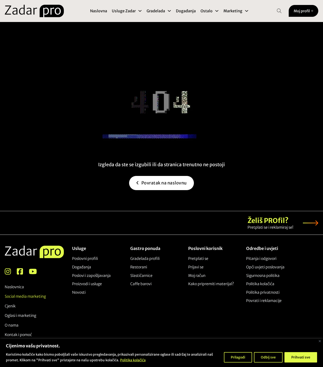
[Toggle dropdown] (140, 11)
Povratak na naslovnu (164, 183)
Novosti (79, 292)
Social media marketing (25, 296)
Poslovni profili (85, 258)
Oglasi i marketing (20, 315)
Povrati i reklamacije (264, 300)
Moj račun (196, 275)
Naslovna (98, 11)
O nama (11, 325)
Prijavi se (196, 267)
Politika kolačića (133, 360)
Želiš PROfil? (268, 220)
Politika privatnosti (262, 292)
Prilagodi (238, 357)
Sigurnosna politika (262, 275)
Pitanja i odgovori (261, 258)
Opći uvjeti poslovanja (265, 267)
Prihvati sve (300, 357)
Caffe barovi (141, 283)
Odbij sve (268, 357)
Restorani (138, 267)
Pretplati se (198, 258)
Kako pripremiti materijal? (211, 283)
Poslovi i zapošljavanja (91, 275)
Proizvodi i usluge (87, 283)
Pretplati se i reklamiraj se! (270, 227)
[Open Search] (279, 11)
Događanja (186, 11)
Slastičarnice (141, 275)
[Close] (320, 341)
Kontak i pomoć (18, 334)
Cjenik (10, 306)
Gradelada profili (145, 258)
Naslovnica (14, 286)
